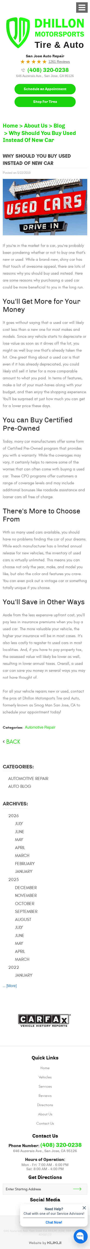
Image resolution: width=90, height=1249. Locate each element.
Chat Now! (54, 1222)
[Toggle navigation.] (82, 7)
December (26, 887)
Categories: (18, 767)
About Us (36, 126)
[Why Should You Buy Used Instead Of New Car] (45, 207)
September (26, 911)
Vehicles (45, 1077)
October (24, 903)
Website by (45, 1243)
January (24, 871)
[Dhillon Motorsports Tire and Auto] (45, 32)
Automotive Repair (40, 727)
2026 (13, 815)
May (19, 839)
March (22, 855)
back (13, 741)
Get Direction (80, 1189)
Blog (59, 126)
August (23, 919)
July (19, 823)
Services (45, 1086)
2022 (13, 967)
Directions (45, 1105)
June (19, 831)
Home (10, 126)
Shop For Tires (45, 102)
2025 (13, 879)
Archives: (15, 804)
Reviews (45, 1096)
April (20, 847)
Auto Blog (19, 786)
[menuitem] (45, 1068)
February (25, 863)
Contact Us (45, 1123)
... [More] (10, 985)
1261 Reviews (59, 62)
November (26, 895)
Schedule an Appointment (45, 89)
